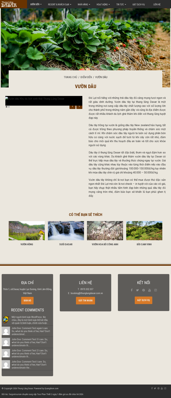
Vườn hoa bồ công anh (105, 244)
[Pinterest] (143, 290)
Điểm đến (86, 77)
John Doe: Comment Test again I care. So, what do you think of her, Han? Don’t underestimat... (31, 331)
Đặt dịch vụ (139, 4)
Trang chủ (70, 77)
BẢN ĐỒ (27, 300)
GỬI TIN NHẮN (85, 300)
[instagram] (155, 290)
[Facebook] (131, 290)
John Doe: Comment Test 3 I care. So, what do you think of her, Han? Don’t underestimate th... (30, 342)
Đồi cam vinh (144, 244)
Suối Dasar (65, 244)
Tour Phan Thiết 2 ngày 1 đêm (49, 394)
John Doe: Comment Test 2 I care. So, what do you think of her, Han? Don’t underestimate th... (30, 353)
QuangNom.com (51, 388)
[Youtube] (149, 290)
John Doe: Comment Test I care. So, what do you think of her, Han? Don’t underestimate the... (29, 364)
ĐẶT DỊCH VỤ (143, 300)
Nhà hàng (83, 4)
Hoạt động (102, 4)
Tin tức (120, 4)
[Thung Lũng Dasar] (13, 3)
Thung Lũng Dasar (25, 388)
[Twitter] (137, 290)
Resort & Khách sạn (58, 4)
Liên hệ (156, 4)
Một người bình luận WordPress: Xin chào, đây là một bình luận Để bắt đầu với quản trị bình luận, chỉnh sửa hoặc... (30, 320)
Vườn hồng (27, 244)
